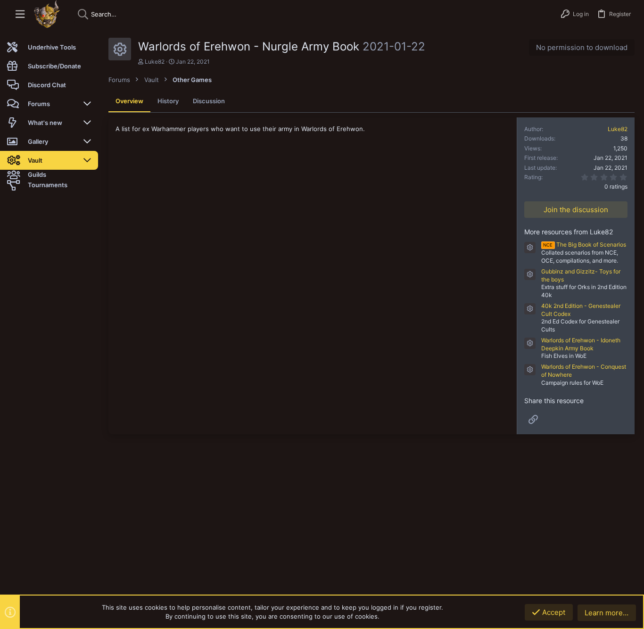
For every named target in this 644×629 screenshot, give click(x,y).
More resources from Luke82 (568, 232)
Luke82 (155, 61)
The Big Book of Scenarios (584, 244)
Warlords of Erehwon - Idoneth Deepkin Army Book (580, 344)
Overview (129, 101)
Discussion (209, 101)
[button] (20, 14)
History (168, 101)
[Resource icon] (530, 247)
